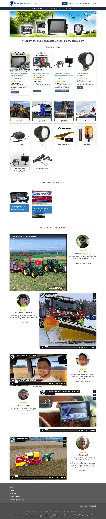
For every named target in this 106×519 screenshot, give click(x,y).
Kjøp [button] (80, 87)
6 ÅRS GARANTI (57, 8)
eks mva (71, 3)
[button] (82, 3)
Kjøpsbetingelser (15, 496)
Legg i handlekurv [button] (62, 90)
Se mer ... (14, 92)
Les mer (79, 516)
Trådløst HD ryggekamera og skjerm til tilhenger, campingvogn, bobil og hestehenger (64, 75)
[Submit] (49, 3)
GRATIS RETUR (70, 8)
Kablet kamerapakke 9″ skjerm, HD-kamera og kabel (41, 74)
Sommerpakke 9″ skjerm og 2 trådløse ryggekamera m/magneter (19, 75)
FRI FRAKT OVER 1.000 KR (41, 8)
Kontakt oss (13, 493)
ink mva (64, 3)
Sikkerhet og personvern (17, 499)
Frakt (11, 487)
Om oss (12, 490)
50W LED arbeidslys (82, 73)
